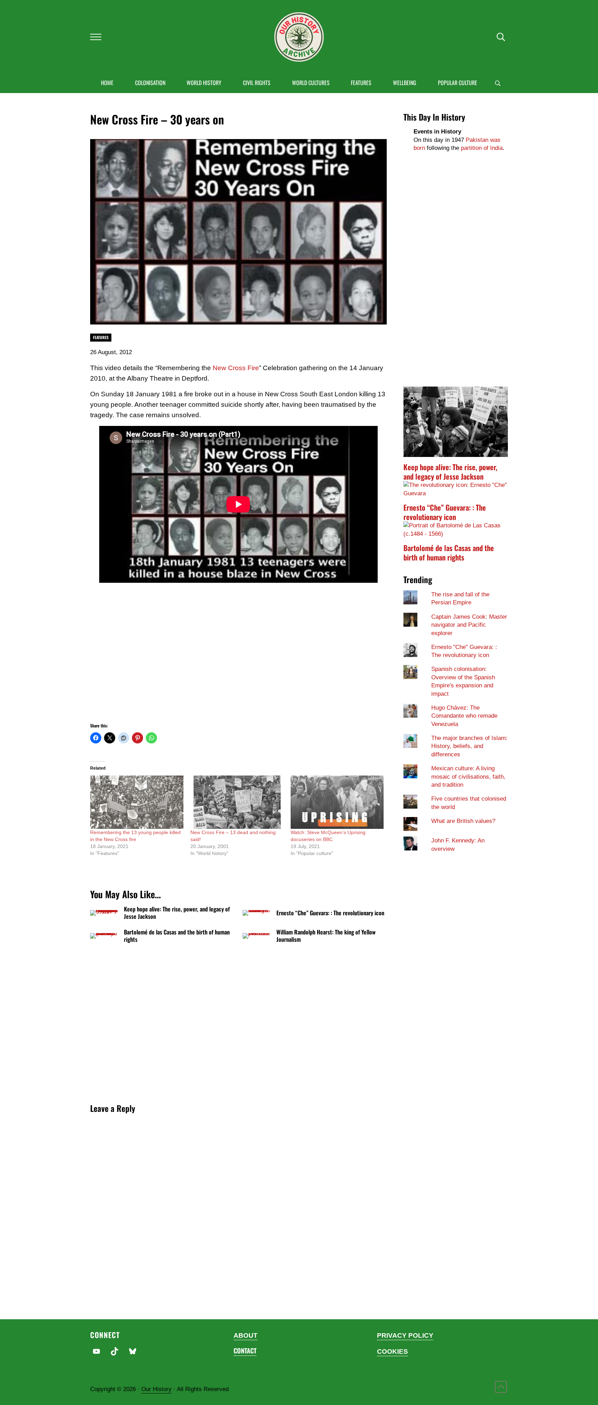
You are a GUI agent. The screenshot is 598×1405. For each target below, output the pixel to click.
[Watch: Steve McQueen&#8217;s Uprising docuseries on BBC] (337, 802)
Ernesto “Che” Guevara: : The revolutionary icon (330, 913)
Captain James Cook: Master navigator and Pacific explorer (469, 624)
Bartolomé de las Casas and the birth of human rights (177, 936)
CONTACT (245, 1350)
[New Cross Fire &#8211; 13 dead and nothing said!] (237, 802)
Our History (156, 1389)
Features (101, 337)
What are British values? (463, 821)
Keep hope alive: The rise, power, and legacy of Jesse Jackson (177, 913)
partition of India (482, 148)
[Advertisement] (238, 661)
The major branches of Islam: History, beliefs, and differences (469, 746)
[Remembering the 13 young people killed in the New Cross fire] (136, 802)
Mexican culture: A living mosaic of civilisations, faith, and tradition (468, 776)
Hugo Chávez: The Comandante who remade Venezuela (464, 715)
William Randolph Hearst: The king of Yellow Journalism (326, 936)
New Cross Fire (236, 368)
